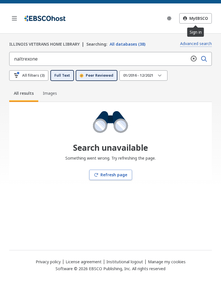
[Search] (204, 59)
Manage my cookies (167, 262)
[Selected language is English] (169, 18)
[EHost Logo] (45, 18)
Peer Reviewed (99, 75)
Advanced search (196, 43)
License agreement (84, 261)
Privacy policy (48, 261)
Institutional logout (124, 261)
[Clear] (193, 59)
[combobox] (99, 58)
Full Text (62, 75)
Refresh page (113, 174)
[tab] (23, 94)
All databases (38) (115, 44)
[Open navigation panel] (14, 18)
